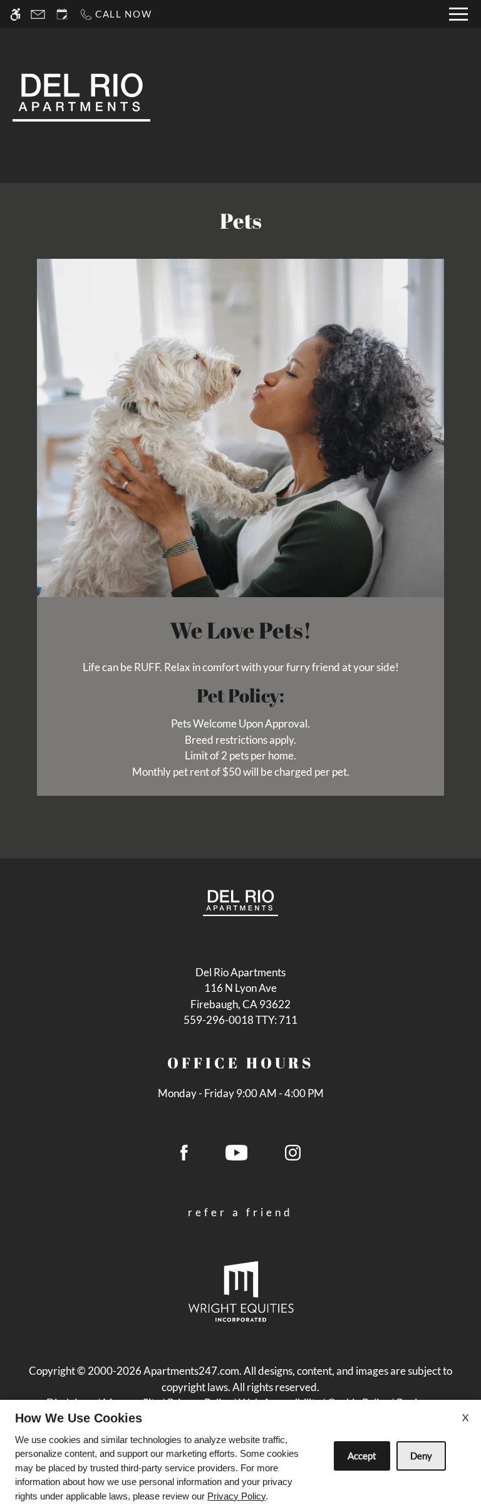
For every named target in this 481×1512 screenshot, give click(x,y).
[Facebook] (184, 1157)
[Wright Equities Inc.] (241, 1290)
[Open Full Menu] (458, 14)
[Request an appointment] (62, 14)
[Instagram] (293, 1157)
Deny (421, 1455)
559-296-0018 (240, 1019)
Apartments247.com (191, 1370)
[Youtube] (236, 1157)
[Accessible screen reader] (15, 14)
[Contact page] (37, 14)
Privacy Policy (236, 1496)
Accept (362, 1455)
